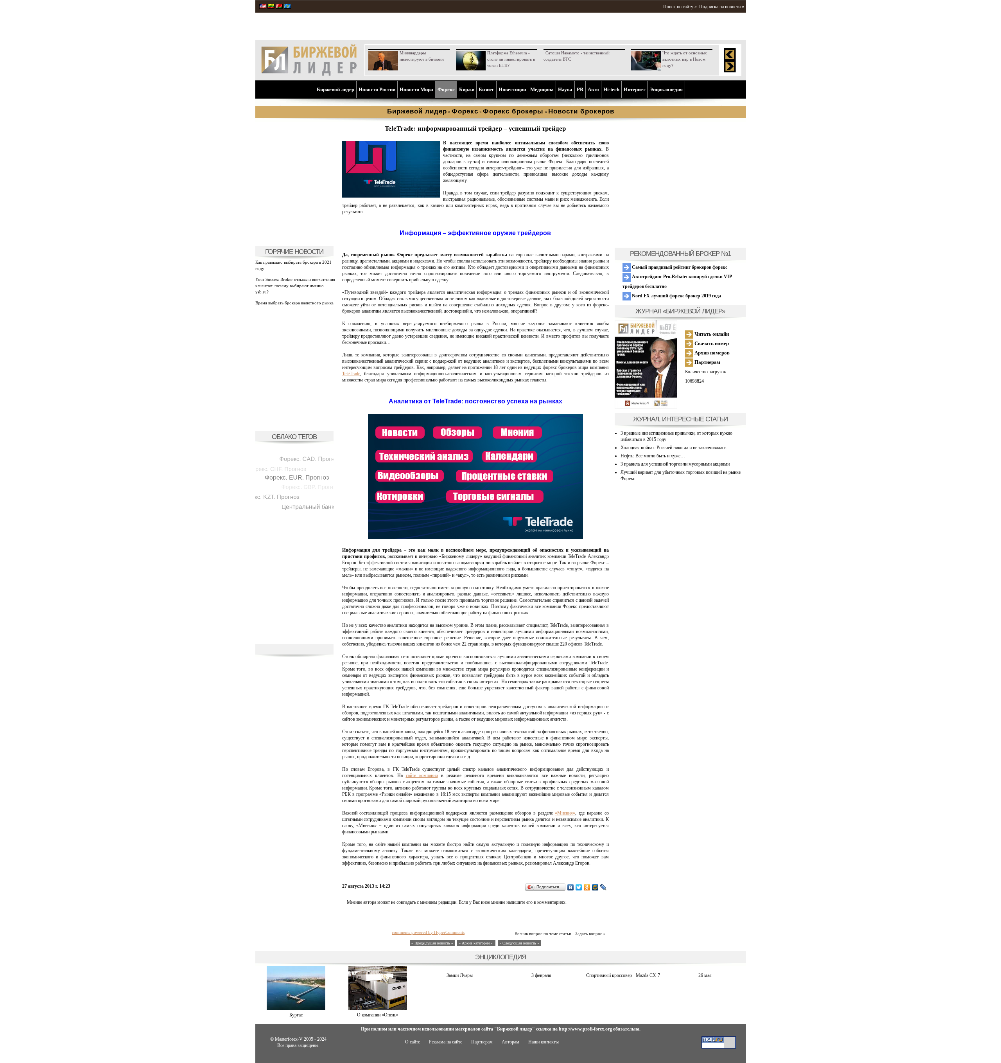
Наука (565, 89)
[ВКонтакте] (571, 887)
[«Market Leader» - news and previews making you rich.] (262, 7)
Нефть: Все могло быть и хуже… (653, 456)
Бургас (296, 1015)
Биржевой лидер (335, 89)
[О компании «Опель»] (377, 1008)
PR (580, 89)
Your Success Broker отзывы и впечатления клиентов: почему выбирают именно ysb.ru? (295, 285)
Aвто (593, 89)
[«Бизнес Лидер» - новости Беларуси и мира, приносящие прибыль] (279, 7)
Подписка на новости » (721, 6)
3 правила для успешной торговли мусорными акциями (675, 464)
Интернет (634, 89)
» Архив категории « (476, 943)
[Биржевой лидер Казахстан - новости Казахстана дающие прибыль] (287, 7)
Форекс (446, 89)
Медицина (542, 89)
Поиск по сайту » (680, 6)
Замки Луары (460, 975)
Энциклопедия (666, 89)
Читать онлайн (711, 334)
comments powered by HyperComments (428, 932)
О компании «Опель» (377, 1015)
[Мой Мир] (595, 887)
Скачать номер (711, 343)
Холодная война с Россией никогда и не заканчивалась (673, 447)
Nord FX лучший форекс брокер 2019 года (676, 296)
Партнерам (706, 362)
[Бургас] (296, 1008)
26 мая (705, 975)
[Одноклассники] (587, 887)
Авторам (510, 1042)
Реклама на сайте (445, 1042)
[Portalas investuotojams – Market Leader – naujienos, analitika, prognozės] (270, 7)
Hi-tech (611, 89)
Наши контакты (543, 1042)
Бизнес (486, 89)
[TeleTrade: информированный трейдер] (391, 196)
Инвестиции (512, 89)
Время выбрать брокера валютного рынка (294, 302)
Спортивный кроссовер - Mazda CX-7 (623, 975)
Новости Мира (416, 89)
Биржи (466, 89)
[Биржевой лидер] (309, 74)
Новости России (377, 89)
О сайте (412, 1042)
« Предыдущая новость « (432, 943)
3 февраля (541, 975)
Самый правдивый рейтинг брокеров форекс (679, 267)
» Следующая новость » (519, 943)
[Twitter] (579, 887)
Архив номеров (711, 353)
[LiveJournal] (603, 887)
